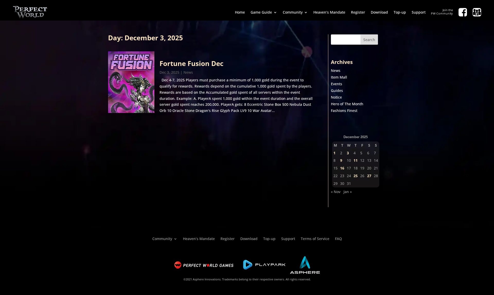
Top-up (400, 12)
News (188, 72)
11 (356, 160)
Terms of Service (315, 238)
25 (356, 175)
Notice (336, 97)
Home (240, 12)
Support (419, 12)
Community (293, 12)
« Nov (335, 191)
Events (336, 83)
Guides (337, 90)
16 (342, 168)
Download (379, 12)
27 (369, 175)
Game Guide (261, 12)
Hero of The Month (347, 103)
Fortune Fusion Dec (191, 63)
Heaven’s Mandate (329, 12)
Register (358, 12)
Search (369, 39)
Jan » (347, 191)
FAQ (338, 238)
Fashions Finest (344, 110)
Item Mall (339, 77)
